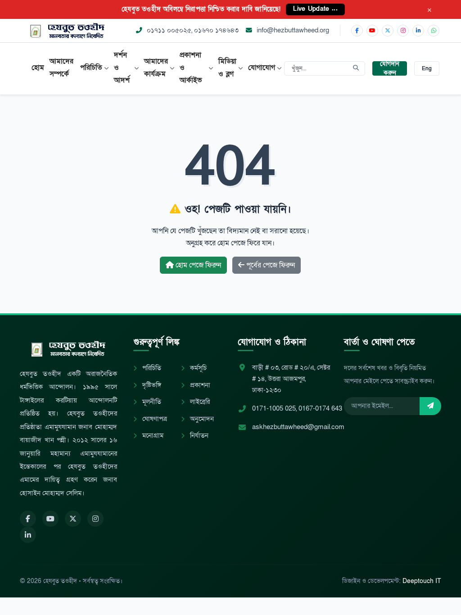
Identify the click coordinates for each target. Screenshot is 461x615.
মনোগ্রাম (151, 435)
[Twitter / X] (387, 30)
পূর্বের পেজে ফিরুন (269, 265)
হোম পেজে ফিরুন (197, 265)
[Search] (356, 68)
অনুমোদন (201, 419)
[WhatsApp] (433, 30)
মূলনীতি (150, 402)
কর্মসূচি (197, 368)
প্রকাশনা (199, 385)
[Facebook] (357, 30)
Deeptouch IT (421, 581)
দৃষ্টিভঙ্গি (150, 385)
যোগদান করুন (389, 68)
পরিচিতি (150, 368)
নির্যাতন (198, 435)
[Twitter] (73, 519)
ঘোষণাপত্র (153, 419)
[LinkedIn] (418, 30)
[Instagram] (403, 30)
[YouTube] (372, 30)
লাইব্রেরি (199, 402)
